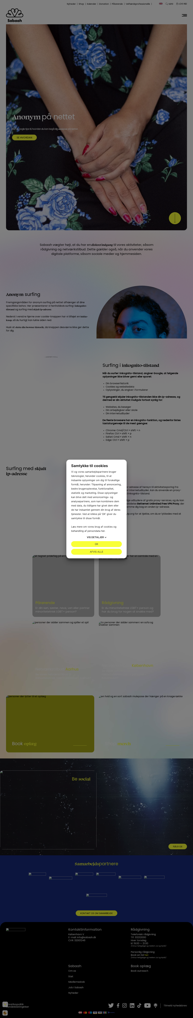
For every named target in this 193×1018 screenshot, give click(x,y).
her (103, 530)
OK (96, 544)
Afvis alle (96, 551)
